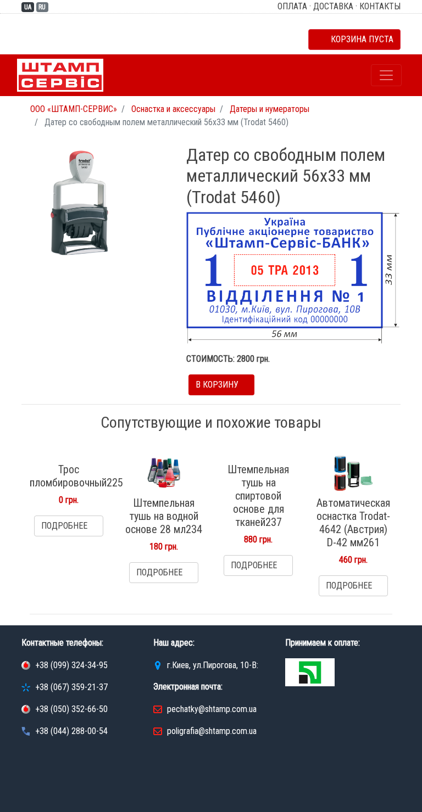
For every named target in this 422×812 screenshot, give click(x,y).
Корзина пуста (357, 39)
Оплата (292, 6)
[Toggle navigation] (386, 75)
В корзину (218, 384)
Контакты (380, 6)
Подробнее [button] (65, 525)
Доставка (333, 6)
